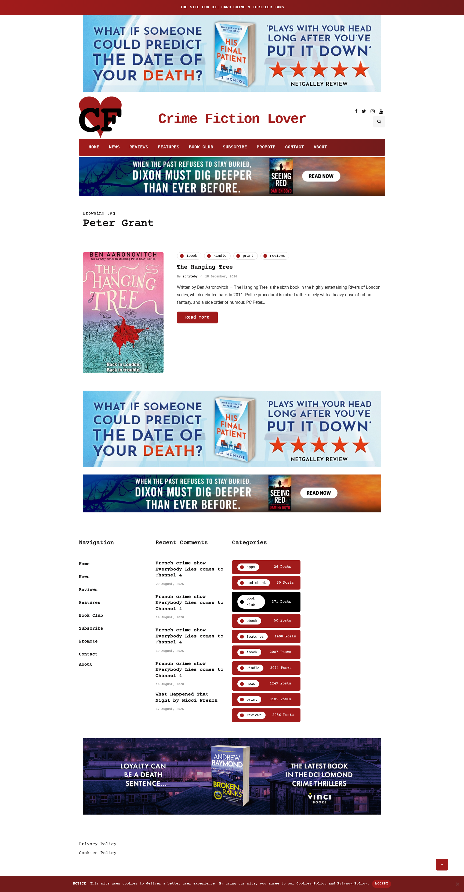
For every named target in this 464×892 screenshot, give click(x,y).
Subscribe (235, 147)
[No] (457, 884)
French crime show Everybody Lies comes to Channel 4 (189, 569)
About (320, 147)
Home (94, 147)
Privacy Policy (98, 844)
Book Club (201, 147)
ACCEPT (381, 884)
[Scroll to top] (442, 864)
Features (168, 147)
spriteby (190, 277)
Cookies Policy (98, 853)
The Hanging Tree (205, 267)
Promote (266, 147)
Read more (197, 317)
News (114, 147)
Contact (294, 147)
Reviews (138, 147)
